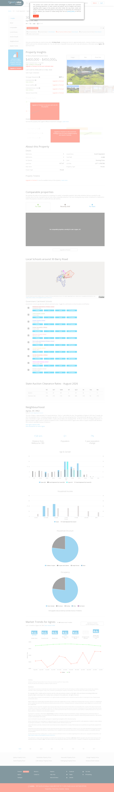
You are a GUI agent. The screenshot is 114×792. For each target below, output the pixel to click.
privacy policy (71, 11)
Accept (36, 16)
